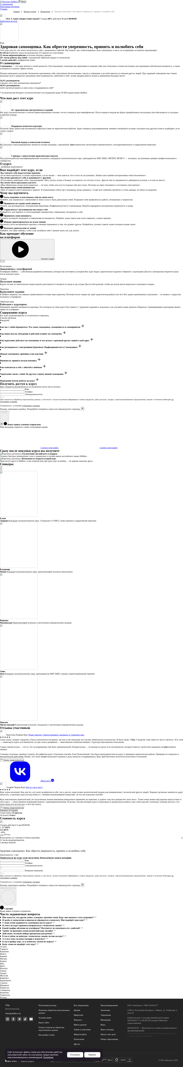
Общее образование (109, 1039)
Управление (106, 1015)
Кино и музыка (107, 1029)
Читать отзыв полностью (13, 760)
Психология (45, 12)
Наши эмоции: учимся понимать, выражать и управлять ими (56, 735)
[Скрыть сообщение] (1, 424)
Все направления (81, 1005)
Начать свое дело (108, 1034)
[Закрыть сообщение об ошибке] (82, 408)
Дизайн (77, 1010)
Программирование (109, 1005)
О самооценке (6, 4)
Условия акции (45, 1018)
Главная (16, 12)
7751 (7, 1005)
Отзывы (3, 9)
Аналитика (105, 1010)
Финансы (78, 1020)
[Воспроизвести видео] (0, 167)
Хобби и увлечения (82, 1029)
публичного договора (31, 406)
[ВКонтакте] (52, 781)
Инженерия (106, 1020)
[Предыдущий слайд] (1, 261)
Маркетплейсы (80, 1034)
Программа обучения (9, 7)
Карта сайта (44, 1022)
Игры (103, 1025)
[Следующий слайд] (4, 261)
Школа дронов (80, 1025)
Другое (77, 1044)
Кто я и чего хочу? (34, 787)
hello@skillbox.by (13, 1013)
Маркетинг (78, 1015)
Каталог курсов (30, 12)
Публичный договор (47, 1005)
